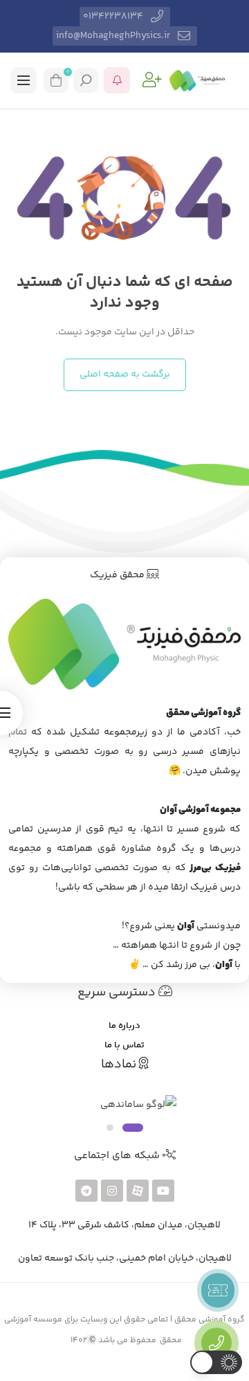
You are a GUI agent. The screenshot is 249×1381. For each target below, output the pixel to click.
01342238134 (113, 16)
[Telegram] (86, 1191)
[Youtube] (163, 1191)
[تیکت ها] (218, 1290)
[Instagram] (112, 1191)
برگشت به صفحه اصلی (125, 374)
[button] (152, 80)
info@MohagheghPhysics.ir (113, 36)
